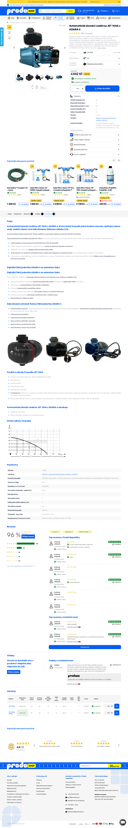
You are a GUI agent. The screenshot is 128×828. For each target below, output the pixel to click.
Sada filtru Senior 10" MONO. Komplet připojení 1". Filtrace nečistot (40, 190)
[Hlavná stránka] (8, 22)
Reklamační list (11, 791)
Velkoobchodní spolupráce (44, 785)
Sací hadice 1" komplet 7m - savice (17, 189)
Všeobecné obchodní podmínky (16, 785)
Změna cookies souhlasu (14, 799)
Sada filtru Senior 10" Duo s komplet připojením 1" (63, 189)
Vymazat (64, 11)
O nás (38, 783)
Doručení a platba (12, 783)
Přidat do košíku (116, 706)
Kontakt (9, 780)
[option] (49, 747)
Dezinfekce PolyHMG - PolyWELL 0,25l (108, 189)
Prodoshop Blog (41, 794)
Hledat (70, 11)
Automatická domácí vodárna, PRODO (63, 474)
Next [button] (119, 745)
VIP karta (39, 780)
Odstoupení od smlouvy (14, 802)
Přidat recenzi (28, 537)
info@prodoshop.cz (74, 797)
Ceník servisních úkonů (43, 788)
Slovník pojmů (40, 791)
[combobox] (101, 52)
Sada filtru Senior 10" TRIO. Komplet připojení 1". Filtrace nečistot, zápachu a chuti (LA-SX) (87, 191)
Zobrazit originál (72, 627)
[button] (118, 96)
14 (88, 33)
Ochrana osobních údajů (14, 797)
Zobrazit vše (85, 647)
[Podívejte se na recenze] (75, 33)
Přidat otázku (13, 672)
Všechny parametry (76, 130)
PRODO (98, 118)
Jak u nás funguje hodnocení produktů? (19, 566)
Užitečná (118, 544)
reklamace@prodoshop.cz (76, 812)
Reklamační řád (11, 788)
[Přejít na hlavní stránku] (21, 11)
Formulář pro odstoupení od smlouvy (18, 794)
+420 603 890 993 (73, 794)
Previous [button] (34, 745)
